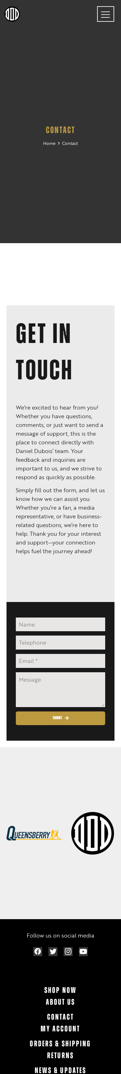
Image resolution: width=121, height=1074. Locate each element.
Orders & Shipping (60, 1044)
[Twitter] (52, 951)
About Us (60, 1002)
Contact (70, 143)
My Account (60, 1029)
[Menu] (105, 14)
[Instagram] (68, 951)
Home (49, 143)
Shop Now (60, 991)
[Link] (12, 14)
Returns (60, 1056)
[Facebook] (37, 951)
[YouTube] (83, 951)
